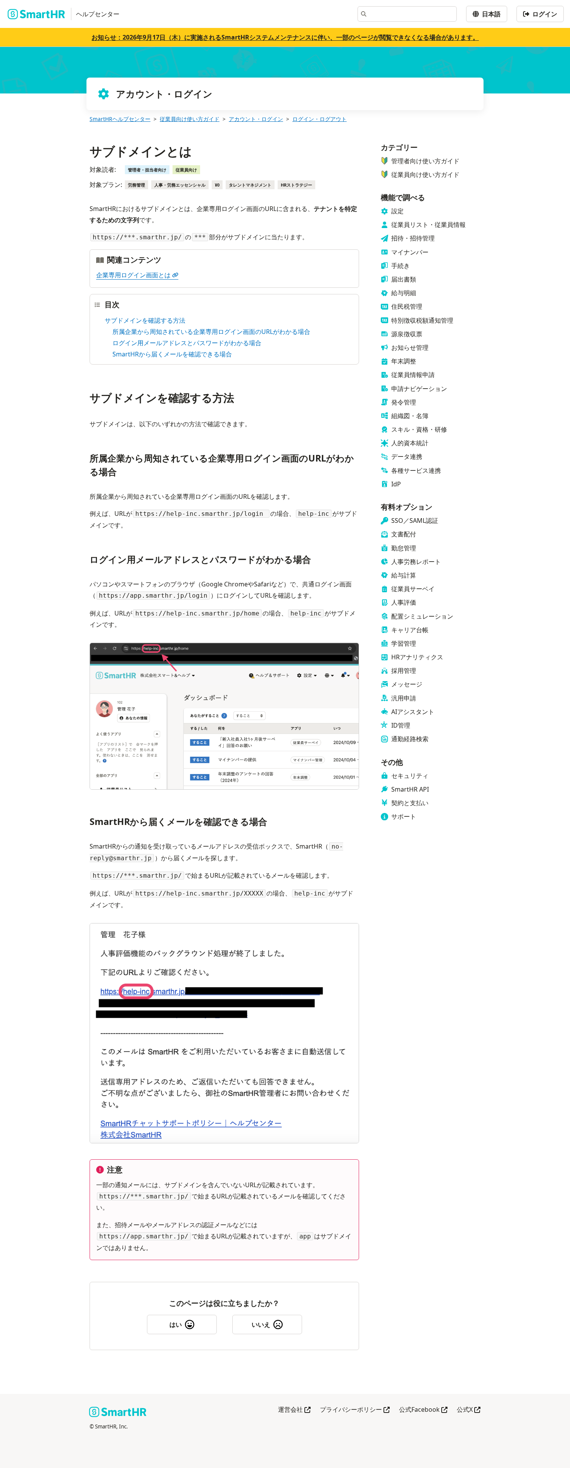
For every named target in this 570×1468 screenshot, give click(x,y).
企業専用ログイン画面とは (133, 275)
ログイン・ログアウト (319, 119)
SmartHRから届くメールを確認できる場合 (172, 354)
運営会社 (294, 1410)
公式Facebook (423, 1410)
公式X (468, 1410)
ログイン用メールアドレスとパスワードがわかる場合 (186, 343)
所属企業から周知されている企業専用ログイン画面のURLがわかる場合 (211, 331)
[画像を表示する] (224, 717)
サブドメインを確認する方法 (145, 320)
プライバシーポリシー (355, 1410)
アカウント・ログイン (256, 119)
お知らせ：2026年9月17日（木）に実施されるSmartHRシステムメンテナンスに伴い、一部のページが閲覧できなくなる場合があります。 (285, 37)
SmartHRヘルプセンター (120, 119)
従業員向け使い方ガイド (189, 119)
